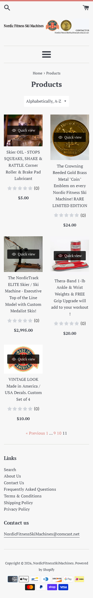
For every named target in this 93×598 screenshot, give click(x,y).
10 (59, 433)
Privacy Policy (17, 509)
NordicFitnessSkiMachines (53, 563)
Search (10, 469)
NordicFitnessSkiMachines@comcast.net (42, 534)
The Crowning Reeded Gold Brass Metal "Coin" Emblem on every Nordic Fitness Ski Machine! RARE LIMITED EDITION (69, 186)
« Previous (35, 433)
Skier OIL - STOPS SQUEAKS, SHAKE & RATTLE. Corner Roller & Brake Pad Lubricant (23, 165)
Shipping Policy (18, 502)
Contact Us (14, 483)
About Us (12, 476)
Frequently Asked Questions (30, 489)
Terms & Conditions (23, 496)
